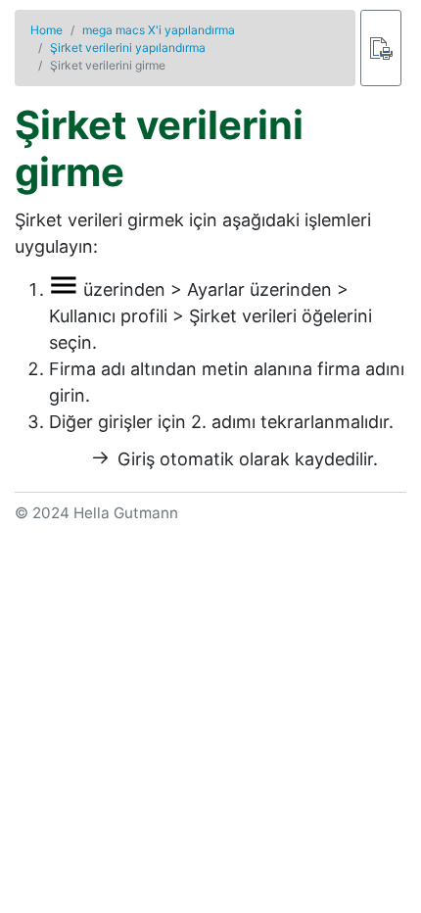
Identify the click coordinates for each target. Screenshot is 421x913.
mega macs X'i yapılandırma (158, 30)
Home (46, 30)
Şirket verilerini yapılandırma (128, 47)
